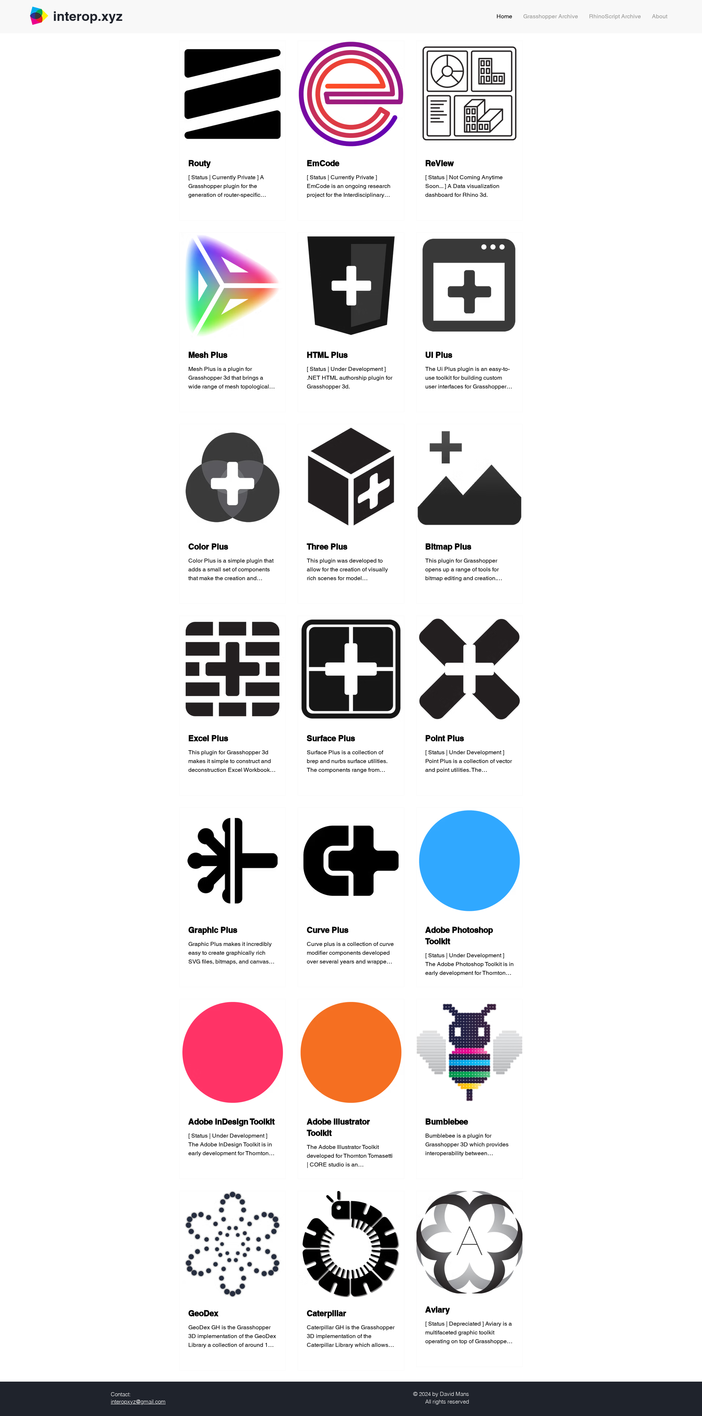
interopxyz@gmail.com (138, 1401)
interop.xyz (87, 16)
